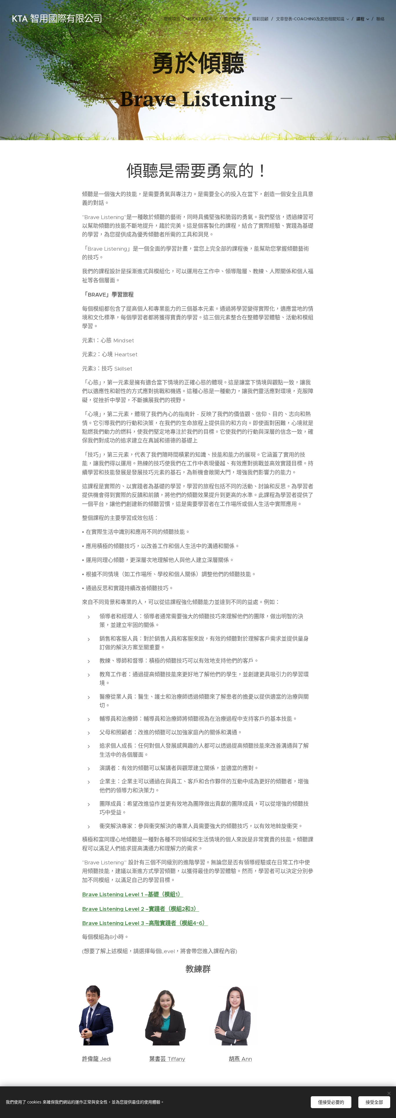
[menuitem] (173, 19)
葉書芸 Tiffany (167, 1059)
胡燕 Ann (240, 1059)
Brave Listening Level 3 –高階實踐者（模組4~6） (145, 923)
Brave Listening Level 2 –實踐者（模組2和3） (140, 908)
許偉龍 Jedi (96, 1059)
